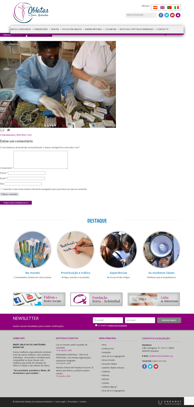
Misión (55, 29)
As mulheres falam (161, 273)
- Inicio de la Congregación (112, 356)
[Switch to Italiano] (176, 7)
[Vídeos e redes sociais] (39, 305)
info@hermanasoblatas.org (161, 356)
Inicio (14, 29)
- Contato (104, 383)
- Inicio (103, 344)
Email (3, 178)
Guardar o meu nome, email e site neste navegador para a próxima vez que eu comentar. (45, 189)
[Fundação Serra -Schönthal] (96, 305)
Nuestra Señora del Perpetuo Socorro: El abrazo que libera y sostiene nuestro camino (74, 370)
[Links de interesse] (153, 305)
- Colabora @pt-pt (108, 386)
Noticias (125, 29)
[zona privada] (178, 15)
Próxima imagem (40, 35)
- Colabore (105, 371)
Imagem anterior (12, 35)
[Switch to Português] (169, 7)
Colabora (110, 29)
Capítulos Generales (141, 29)
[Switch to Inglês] (162, 7)
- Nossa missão (107, 360)
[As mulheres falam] (161, 268)
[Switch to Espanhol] (155, 7)
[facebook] (160, 15)
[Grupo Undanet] (169, 404)
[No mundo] (32, 268)
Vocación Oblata (72, 29)
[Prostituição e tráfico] (75, 268)
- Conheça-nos (107, 348)
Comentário (6, 167)
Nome (4, 172)
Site (2, 183)
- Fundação (105, 352)
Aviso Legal (60, 401)
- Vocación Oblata (108, 363)
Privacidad (72, 401)
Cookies (83, 401)
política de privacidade (117, 325)
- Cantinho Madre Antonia (112, 367)
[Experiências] (118, 268)
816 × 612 (27, 134)
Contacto (162, 29)
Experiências (118, 273)
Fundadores (41, 29)
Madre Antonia (93, 29)
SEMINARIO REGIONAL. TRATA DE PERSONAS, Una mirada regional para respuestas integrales (73, 357)
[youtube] (172, 15)
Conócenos (24, 29)
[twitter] (166, 15)
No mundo (32, 273)
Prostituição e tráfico (75, 273)
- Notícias (104, 375)
